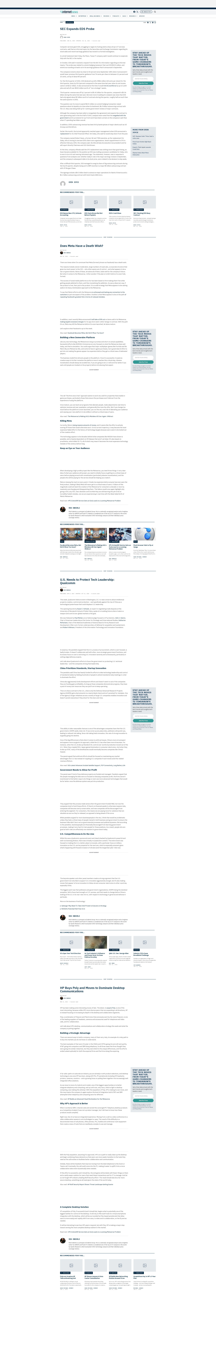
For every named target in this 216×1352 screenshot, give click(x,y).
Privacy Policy (138, 91)
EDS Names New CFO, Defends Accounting (71, 214)
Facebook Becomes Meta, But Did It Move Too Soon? (86, 333)
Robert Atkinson (69, 627)
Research (132, 16)
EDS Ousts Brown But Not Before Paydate (94, 214)
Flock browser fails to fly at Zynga (143, 546)
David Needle (64, 963)
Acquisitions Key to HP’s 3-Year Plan (144, 1277)
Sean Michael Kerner (140, 556)
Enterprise (82, 16)
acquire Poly (111, 1008)
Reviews (106, 16)
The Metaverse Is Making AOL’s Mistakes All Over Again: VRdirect (90, 416)
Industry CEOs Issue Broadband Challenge (141, 954)
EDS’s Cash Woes (115, 213)
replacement (64, 134)
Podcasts (116, 16)
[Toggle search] (155, 12)
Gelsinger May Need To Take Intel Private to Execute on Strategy (83, 906)
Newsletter (147, 11)
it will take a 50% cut (98, 319)
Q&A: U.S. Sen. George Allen (119, 953)
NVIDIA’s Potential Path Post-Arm (73, 909)
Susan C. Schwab (83, 609)
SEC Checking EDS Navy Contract (141, 214)
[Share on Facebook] (148, 22)
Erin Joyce (67, 37)
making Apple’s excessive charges (72, 322)
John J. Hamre (120, 618)
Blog (124, 16)
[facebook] (134, 12)
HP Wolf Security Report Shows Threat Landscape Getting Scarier (90, 1184)
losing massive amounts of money (84, 425)
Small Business (95, 16)
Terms (151, 90)
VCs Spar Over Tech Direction (70, 953)
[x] (137, 12)
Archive (142, 16)
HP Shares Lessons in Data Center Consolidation (94, 1277)
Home (61, 22)
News (73, 16)
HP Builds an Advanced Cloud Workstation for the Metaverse (89, 1099)
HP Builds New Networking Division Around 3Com (118, 1277)
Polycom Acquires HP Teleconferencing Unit (68, 1277)
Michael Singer (138, 1288)
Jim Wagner (136, 965)
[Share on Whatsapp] (155, 22)
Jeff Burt (88, 967)
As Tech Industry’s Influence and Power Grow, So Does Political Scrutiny (95, 955)
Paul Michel (79, 618)
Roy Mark (112, 963)
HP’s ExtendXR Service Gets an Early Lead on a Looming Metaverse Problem (94, 501)
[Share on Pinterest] (152, 22)
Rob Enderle (67, 252)
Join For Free (143, 83)
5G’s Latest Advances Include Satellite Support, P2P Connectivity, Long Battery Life (96, 765)
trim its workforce (110, 86)
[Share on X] (150, 22)
